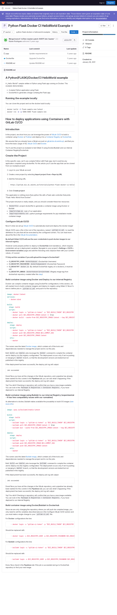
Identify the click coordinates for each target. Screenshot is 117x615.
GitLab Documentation (29, 235)
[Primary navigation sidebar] (3, 8)
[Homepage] (3, 3)
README (88, 53)
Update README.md (36, 63)
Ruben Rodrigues (15, 41)
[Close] (114, 13)
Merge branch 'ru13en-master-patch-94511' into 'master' (32, 39)
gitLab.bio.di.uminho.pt (55, 141)
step (40, 274)
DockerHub (67, 137)
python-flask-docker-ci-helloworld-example (33, 32)
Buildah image (31, 457)
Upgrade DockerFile (37, 58)
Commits (89, 40)
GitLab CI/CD (56, 135)
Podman (29, 137)
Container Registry (53, 137)
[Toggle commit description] (56, 39)
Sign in (101, 3)
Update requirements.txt (38, 54)
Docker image (31, 346)
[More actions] (113, 25)
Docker (20, 137)
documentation (101, 18)
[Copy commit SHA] (74, 40)
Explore (10, 3)
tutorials (7, 8)
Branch (88, 44)
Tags (88, 47)
